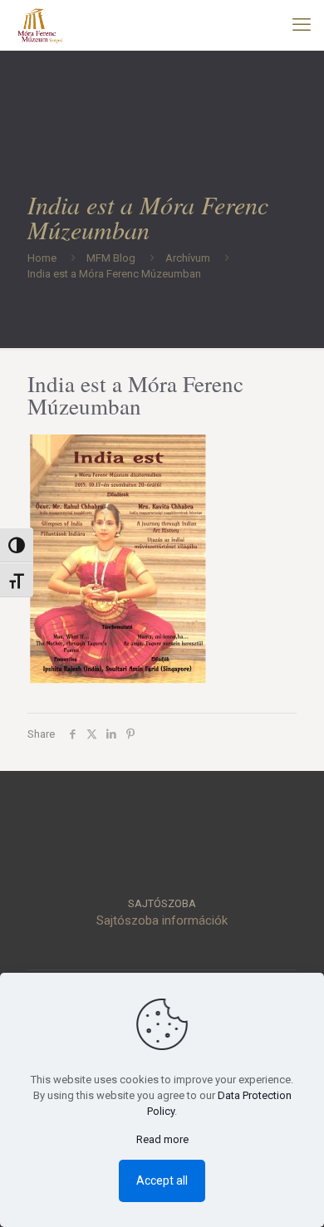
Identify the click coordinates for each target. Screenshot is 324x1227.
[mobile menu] (301, 25)
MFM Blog (110, 258)
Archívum (187, 258)
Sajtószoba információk (162, 920)
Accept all (162, 1180)
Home (41, 258)
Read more (162, 1139)
